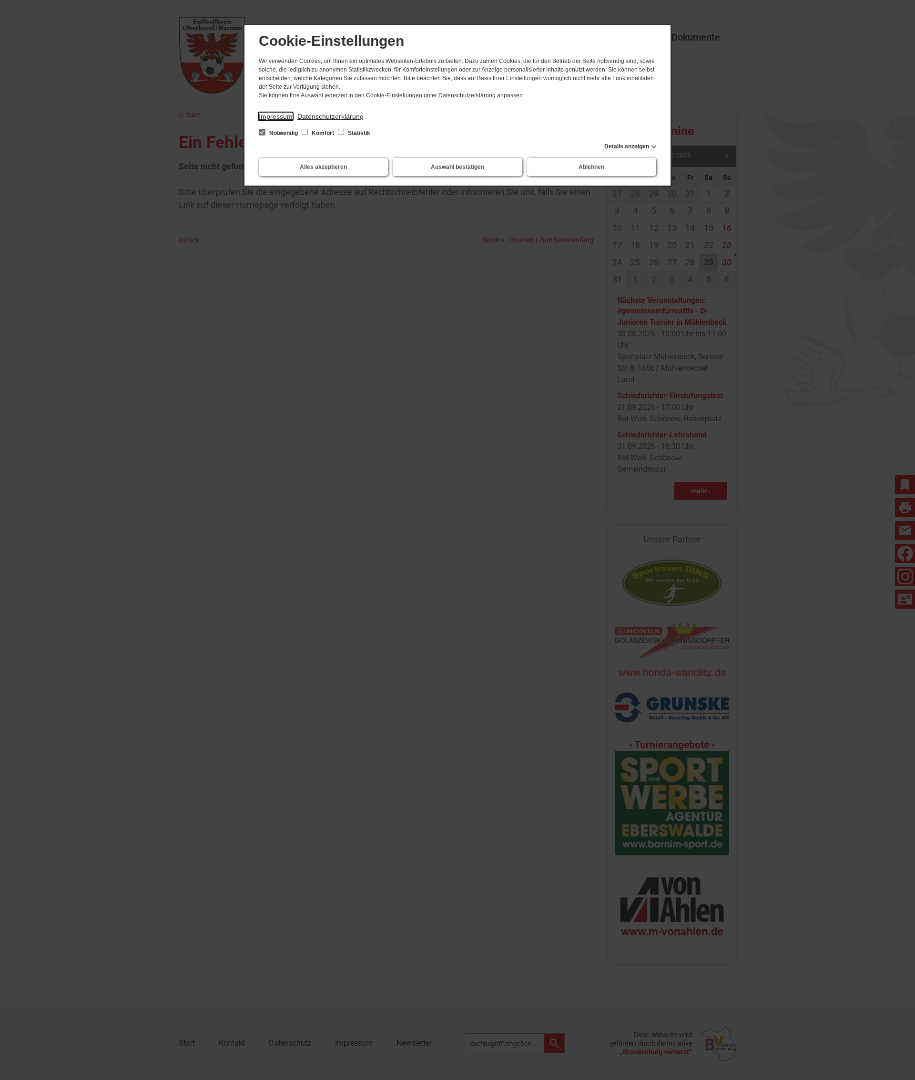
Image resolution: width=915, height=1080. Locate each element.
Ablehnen (591, 167)
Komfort (323, 133)
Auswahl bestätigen (457, 167)
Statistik (358, 133)
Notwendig (283, 133)
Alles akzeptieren (323, 167)
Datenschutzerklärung (330, 116)
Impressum (276, 116)
